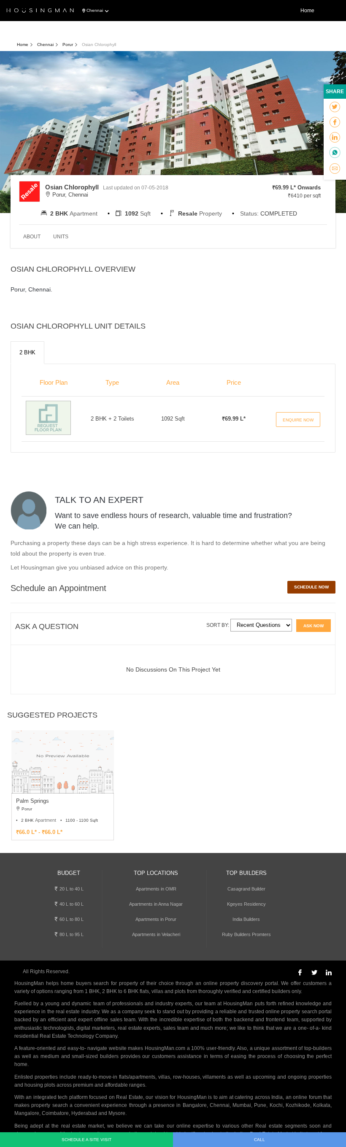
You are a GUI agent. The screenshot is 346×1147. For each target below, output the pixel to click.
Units (60, 237)
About (32, 237)
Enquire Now (298, 420)
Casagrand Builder (246, 888)
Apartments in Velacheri (156, 934)
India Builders (246, 919)
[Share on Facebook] (335, 122)
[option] (62, 785)
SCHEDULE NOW (311, 587)
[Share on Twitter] (335, 107)
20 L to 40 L (71, 888)
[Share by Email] (335, 168)
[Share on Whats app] (335, 153)
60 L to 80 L (71, 919)
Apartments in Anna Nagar (156, 904)
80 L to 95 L (71, 934)
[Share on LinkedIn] (335, 137)
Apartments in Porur (155, 919)
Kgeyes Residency (246, 904)
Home (307, 10)
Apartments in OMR (156, 888)
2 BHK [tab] (27, 352)
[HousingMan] (40, 11)
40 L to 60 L (71, 904)
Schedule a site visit (86, 1139)
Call (259, 1139)
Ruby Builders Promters (246, 934)
